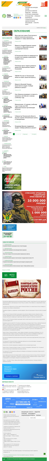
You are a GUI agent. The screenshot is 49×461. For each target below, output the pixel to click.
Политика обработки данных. (23, 455)
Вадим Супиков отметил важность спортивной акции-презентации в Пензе (7, 169)
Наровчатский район (9, 260)
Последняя (34, 134)
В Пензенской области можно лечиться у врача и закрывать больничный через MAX (7, 146)
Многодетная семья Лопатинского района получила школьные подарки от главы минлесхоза (6, 84)
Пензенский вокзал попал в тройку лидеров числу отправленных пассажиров (7, 139)
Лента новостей (7, 38)
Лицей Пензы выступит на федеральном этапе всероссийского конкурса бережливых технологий (7, 44)
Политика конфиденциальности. (10, 455)
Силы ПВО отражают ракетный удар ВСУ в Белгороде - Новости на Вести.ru (9, 387)
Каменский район (8, 244)
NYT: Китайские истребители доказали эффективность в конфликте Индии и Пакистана (23, 391)
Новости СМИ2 (6, 270)
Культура (36, 22)
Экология (6, 89)
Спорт (26, 24)
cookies (11, 456)
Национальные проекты (28, 415)
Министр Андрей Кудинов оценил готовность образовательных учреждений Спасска (6, 124)
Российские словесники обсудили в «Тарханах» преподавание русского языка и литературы (7, 52)
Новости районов (8, 242)
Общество (28, 12)
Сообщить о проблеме (12, 376)
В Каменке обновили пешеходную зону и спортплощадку (15, 245)
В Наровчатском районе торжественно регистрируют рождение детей (17, 261)
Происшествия (29, 16)
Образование (28, 22)
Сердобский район (8, 248)
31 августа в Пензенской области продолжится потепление (21, 458)
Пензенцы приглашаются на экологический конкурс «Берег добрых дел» (7, 92)
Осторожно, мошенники (31, 14)
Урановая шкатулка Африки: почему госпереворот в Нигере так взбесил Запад (24, 387)
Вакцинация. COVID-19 (27, 412)
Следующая (25, 134)
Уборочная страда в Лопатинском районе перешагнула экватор (16, 253)
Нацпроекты (28, 17)
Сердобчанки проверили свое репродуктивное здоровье (15, 249)
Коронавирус (31, 413)
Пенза (44, 27)
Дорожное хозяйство (31, 10)
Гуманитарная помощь (31, 19)
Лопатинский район (8, 252)
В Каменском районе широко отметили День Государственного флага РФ (18, 257)
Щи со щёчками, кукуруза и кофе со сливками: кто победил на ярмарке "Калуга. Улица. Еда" (9, 391)
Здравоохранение (30, 21)
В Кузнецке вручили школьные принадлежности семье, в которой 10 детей (7, 69)
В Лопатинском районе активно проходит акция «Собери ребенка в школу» (18, 265)
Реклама (38, 415)
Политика (34, 12)
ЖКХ (5, 160)
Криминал (37, 16)
